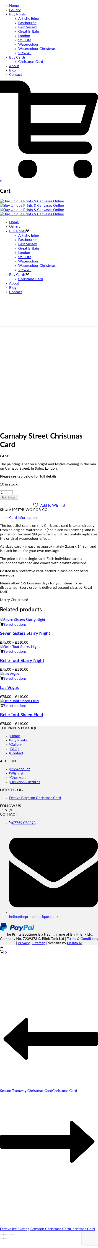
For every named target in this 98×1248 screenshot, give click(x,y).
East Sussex (27, 27)
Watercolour (28, 44)
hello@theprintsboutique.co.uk (33, 917)
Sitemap (38, 943)
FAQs (14, 749)
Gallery (15, 10)
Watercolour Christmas (37, 49)
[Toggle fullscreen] (6, 1234)
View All (24, 53)
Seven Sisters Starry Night (25, 633)
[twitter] (10, 810)
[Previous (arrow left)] (2, 1238)
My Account (20, 769)
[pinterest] (6, 810)
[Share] (11, 1234)
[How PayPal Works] (17, 930)
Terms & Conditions (82, 939)
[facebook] (2, 810)
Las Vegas (9, 688)
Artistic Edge (28, 18)
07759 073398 (24, 823)
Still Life (24, 40)
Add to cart (9, 497)
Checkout (18, 778)
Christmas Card (30, 62)
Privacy (24, 943)
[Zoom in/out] (2, 1234)
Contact (15, 74)
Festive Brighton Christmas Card (35, 798)
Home (14, 5)
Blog (12, 70)
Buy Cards (17, 57)
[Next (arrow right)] (6, 1238)
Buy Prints (17, 14)
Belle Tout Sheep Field (21, 715)
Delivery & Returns (25, 782)
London (24, 36)
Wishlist (16, 773)
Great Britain (28, 31)
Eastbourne (27, 23)
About (14, 66)
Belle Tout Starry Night (22, 661)
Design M (74, 943)
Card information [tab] (23, 518)
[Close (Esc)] (15, 1234)
